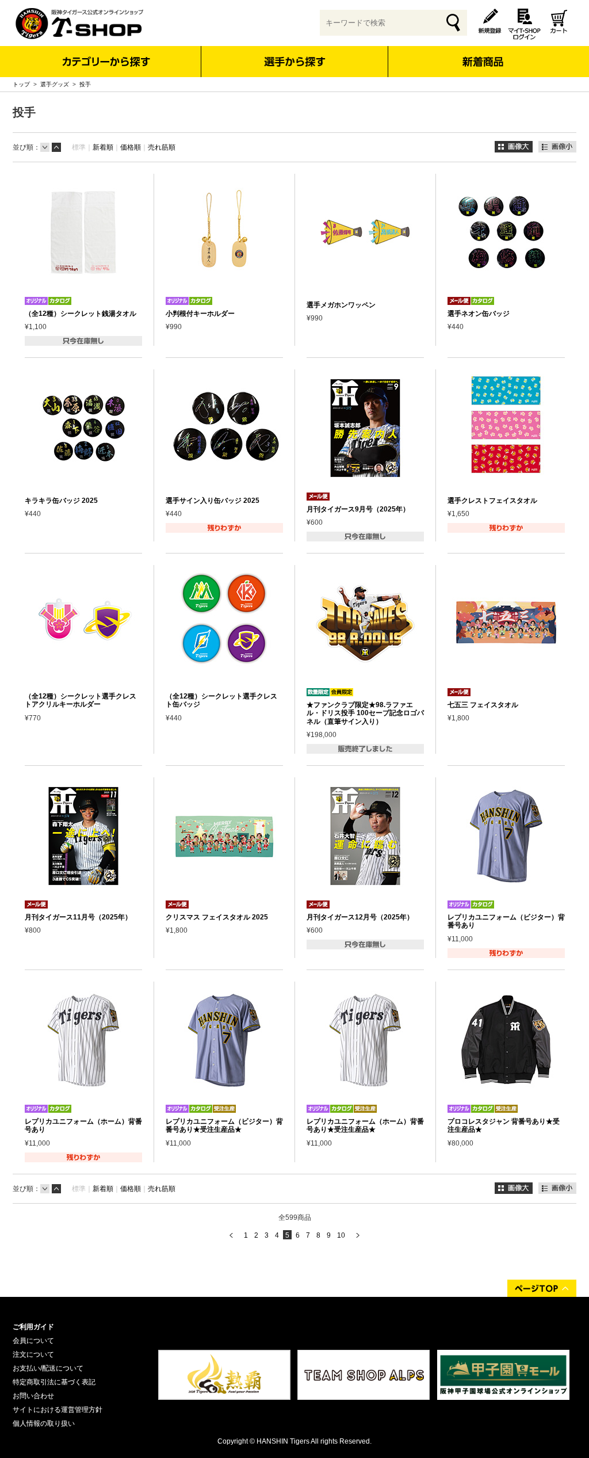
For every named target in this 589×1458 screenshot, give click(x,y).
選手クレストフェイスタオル (492, 501)
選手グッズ (54, 84)
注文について (33, 1354)
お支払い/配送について (48, 1368)
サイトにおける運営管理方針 (57, 1410)
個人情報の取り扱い (44, 1423)
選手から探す (294, 61)
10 (341, 1235)
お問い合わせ (33, 1396)
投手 (85, 84)
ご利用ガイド (33, 1327)
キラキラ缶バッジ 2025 (61, 501)
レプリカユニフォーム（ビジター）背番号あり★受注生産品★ (224, 1125)
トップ (21, 84)
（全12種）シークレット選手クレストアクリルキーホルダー (80, 700)
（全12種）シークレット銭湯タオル (80, 314)
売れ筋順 (161, 147)
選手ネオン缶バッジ (479, 314)
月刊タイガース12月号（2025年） (360, 917)
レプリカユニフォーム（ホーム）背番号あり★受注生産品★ (365, 1125)
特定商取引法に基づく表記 (54, 1382)
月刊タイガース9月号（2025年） (358, 509)
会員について (33, 1341)
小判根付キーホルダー (200, 314)
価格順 (130, 147)
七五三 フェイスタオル (483, 705)
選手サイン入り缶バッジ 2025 (212, 501)
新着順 (103, 147)
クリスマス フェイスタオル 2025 (217, 917)
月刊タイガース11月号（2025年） (78, 917)
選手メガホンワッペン (341, 305)
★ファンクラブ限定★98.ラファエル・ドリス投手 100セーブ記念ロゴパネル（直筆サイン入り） (365, 713)
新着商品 (482, 54)
